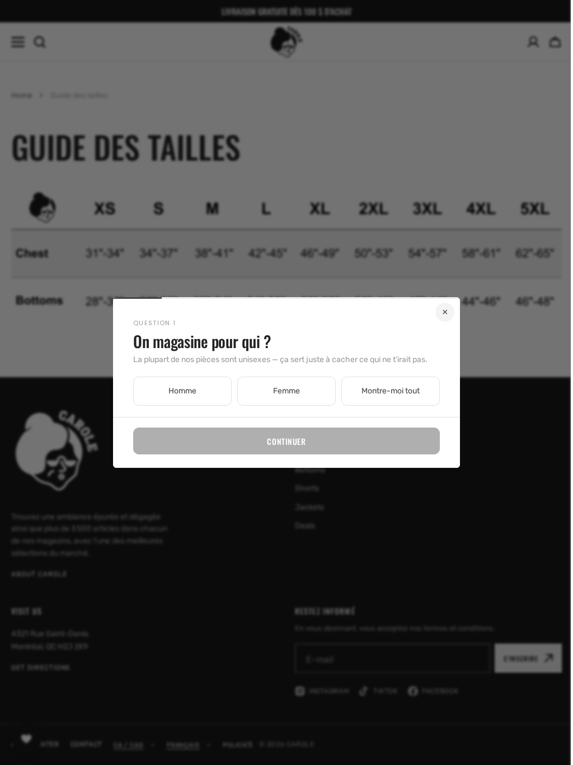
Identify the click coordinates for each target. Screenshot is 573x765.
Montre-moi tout (387, 391)
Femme (282, 391)
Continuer (282, 441)
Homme (178, 391)
